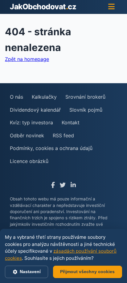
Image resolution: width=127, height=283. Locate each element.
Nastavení (30, 271)
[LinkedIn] (73, 185)
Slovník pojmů (85, 110)
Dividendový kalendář (35, 110)
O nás (16, 97)
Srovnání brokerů (85, 97)
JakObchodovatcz (43, 6)
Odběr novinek (27, 135)
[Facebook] (53, 185)
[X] (63, 185)
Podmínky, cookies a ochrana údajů (51, 148)
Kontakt (71, 122)
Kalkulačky (44, 97)
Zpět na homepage (27, 59)
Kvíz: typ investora (31, 122)
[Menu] (111, 7)
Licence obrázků (29, 161)
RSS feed (63, 135)
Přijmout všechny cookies (87, 271)
